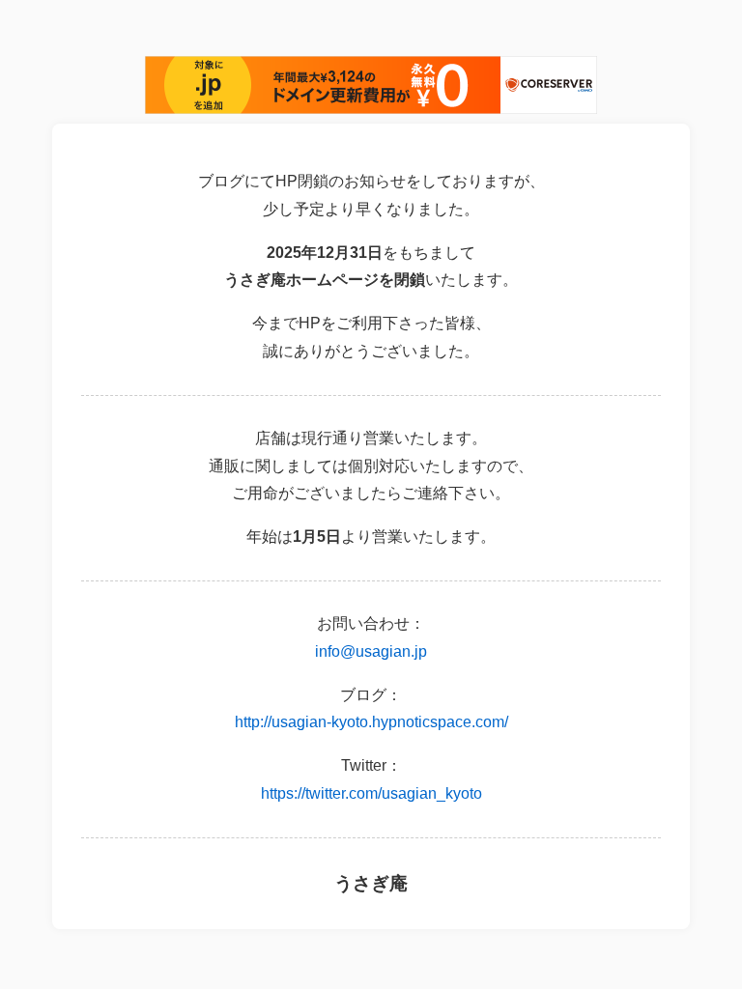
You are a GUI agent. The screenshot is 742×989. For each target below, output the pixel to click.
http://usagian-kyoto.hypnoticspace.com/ (371, 722)
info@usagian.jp (371, 651)
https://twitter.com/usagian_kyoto (371, 793)
